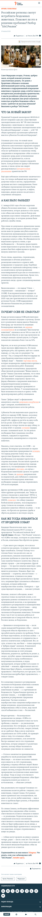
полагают (12, 500)
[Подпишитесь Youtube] (17, 891)
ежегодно (20, 469)
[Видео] (26, 914)
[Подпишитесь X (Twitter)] (13, 891)
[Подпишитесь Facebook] (8, 891)
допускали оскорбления (29, 402)
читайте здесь (18, 858)
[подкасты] (16, 914)
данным (20, 474)
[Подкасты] (36, 891)
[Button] (18, 36)
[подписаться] (3, 896)
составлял (25, 428)
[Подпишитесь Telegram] (22, 891)
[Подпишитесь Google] (3, 891)
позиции (36, 451)
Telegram (32, 853)
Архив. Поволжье (9, 9)
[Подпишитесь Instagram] (27, 891)
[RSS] (31, 891)
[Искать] (35, 914)
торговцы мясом (30, 361)
